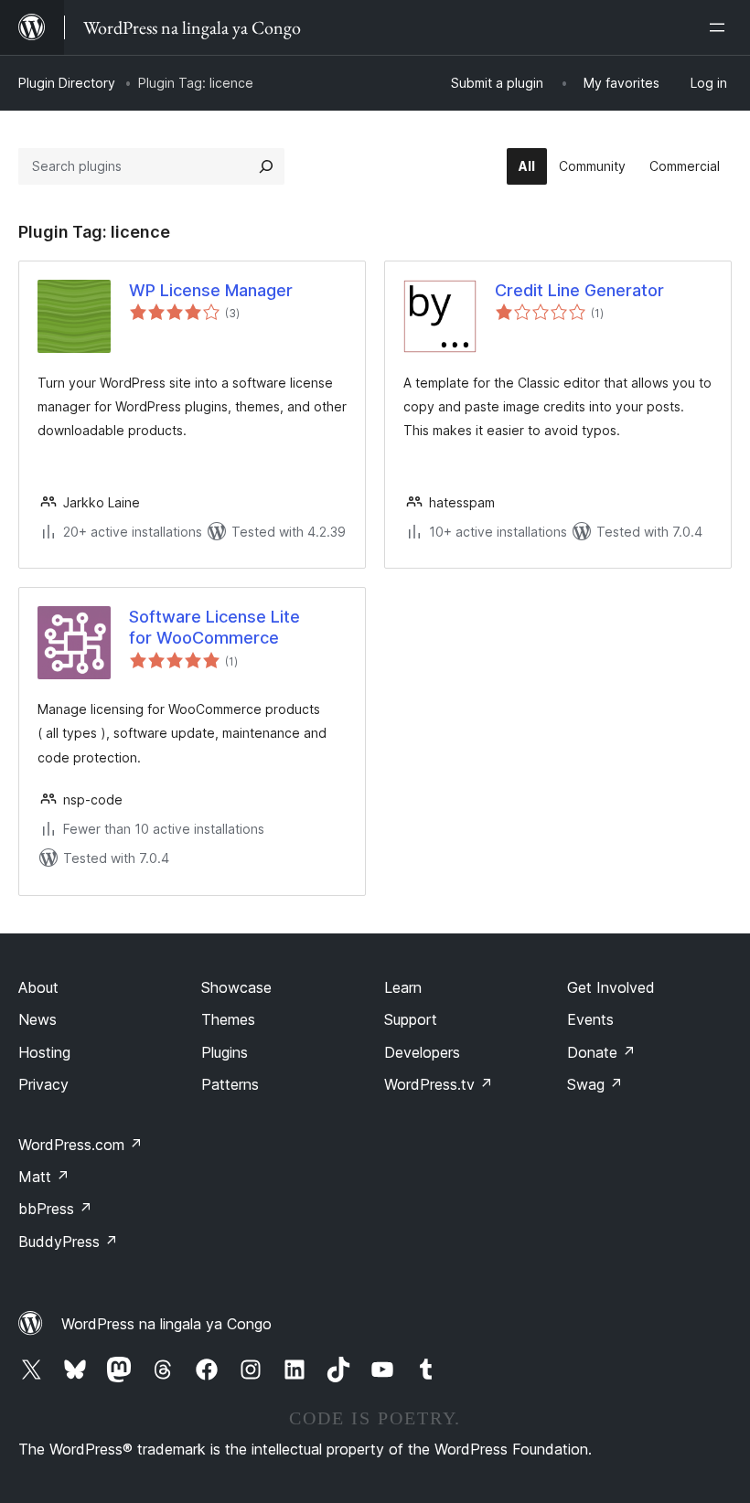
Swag (595, 1084)
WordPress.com (80, 1144)
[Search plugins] (266, 166)
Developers (422, 1052)
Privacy (43, 1084)
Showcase (236, 987)
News (37, 1019)
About (38, 987)
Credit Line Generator (579, 290)
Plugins (224, 1052)
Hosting (44, 1052)
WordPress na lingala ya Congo (166, 1324)
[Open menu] (720, 27)
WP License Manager (211, 290)
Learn (403, 987)
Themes (228, 1019)
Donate (601, 1052)
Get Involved (611, 987)
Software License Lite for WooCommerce (214, 627)
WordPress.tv (438, 1084)
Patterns (230, 1084)
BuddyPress (68, 1241)
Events (590, 1019)
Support (410, 1019)
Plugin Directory (66, 83)
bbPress (55, 1208)
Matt (44, 1176)
